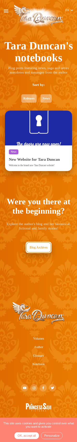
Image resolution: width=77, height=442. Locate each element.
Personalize (51, 435)
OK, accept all (27, 435)
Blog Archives (38, 280)
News (47, 114)
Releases (28, 114)
